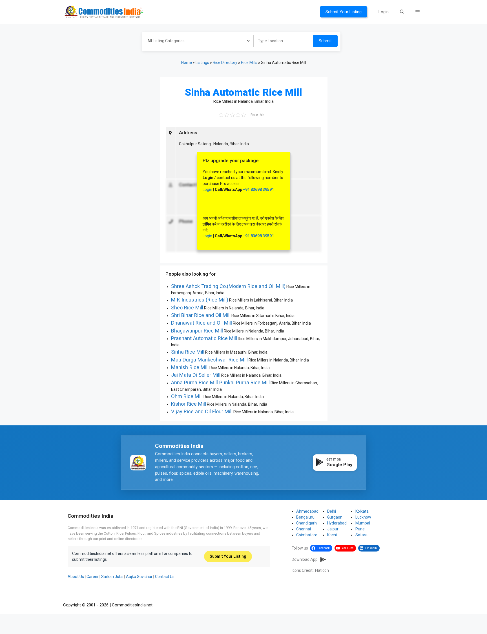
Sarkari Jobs (112, 576)
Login (383, 11)
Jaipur (332, 529)
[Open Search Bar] (402, 11)
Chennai (303, 529)
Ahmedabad (307, 511)
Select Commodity (196, 41)
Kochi (332, 535)
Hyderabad (337, 523)
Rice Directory (225, 62)
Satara (361, 535)
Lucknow (363, 517)
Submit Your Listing (344, 11)
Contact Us (164, 576)
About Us (76, 576)
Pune (360, 529)
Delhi (331, 511)
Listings (202, 62)
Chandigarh (306, 523)
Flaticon (322, 570)
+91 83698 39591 (258, 189)
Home (186, 62)
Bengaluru (305, 517)
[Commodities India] (104, 11)
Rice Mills (249, 62)
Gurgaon (334, 517)
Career (93, 576)
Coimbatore (306, 535)
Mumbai (362, 523)
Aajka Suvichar (139, 576)
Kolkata (362, 511)
